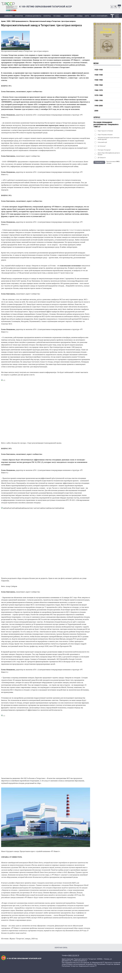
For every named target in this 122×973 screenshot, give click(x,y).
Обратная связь (61, 948)
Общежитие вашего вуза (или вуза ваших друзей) (108, 138)
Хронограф (19, 16)
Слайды (80, 16)
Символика (8, 16)
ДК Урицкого (102, 157)
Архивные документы (33, 16)
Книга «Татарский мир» (99, 16)
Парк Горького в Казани (105, 131)
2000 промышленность (20, 21)
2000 (8, 21)
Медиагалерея (69, 16)
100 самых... (57, 16)
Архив (3, 21)
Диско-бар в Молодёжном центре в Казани (109, 153)
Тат (119, 7)
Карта (87, 16)
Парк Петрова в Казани (105, 134)
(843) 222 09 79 (73, 955)
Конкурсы (47, 16)
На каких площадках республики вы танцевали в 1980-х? (106, 124)
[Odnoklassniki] (112, 6)
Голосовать (99, 162)
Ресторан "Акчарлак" (104, 150)
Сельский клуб (102, 142)
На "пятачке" (102, 146)
